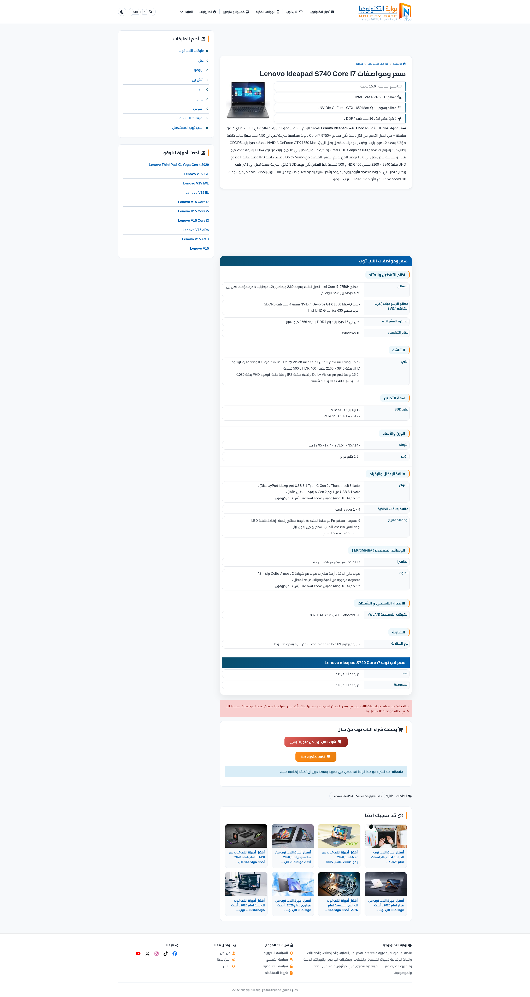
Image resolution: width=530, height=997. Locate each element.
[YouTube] (138, 953)
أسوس (198, 108)
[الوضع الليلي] (122, 12)
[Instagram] (156, 953)
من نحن (225, 953)
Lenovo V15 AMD (195, 239)
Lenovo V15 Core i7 (193, 201)
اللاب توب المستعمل (188, 127)
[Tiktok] (165, 953)
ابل (201, 89)
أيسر (200, 99)
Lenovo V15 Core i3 (193, 220)
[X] (147, 953)
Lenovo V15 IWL (196, 183)
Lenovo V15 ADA (196, 229)
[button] (186, 12)
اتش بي (198, 79)
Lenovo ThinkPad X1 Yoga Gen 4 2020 (179, 164)
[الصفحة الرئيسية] (385, 11)
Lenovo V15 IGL (196, 173)
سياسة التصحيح (277, 959)
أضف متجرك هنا (313, 757)
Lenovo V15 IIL (197, 192)
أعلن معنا (224, 959)
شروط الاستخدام (277, 972)
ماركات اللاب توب (378, 63)
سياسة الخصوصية (276, 966)
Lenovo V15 (199, 248)
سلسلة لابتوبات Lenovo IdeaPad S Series (357, 796)
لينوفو (359, 63)
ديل (201, 60)
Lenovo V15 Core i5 (193, 211)
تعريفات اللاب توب (190, 118)
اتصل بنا (225, 966)
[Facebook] (175, 953)
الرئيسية (397, 63)
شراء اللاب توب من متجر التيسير (313, 742)
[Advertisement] (316, 43)
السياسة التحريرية (276, 953)
